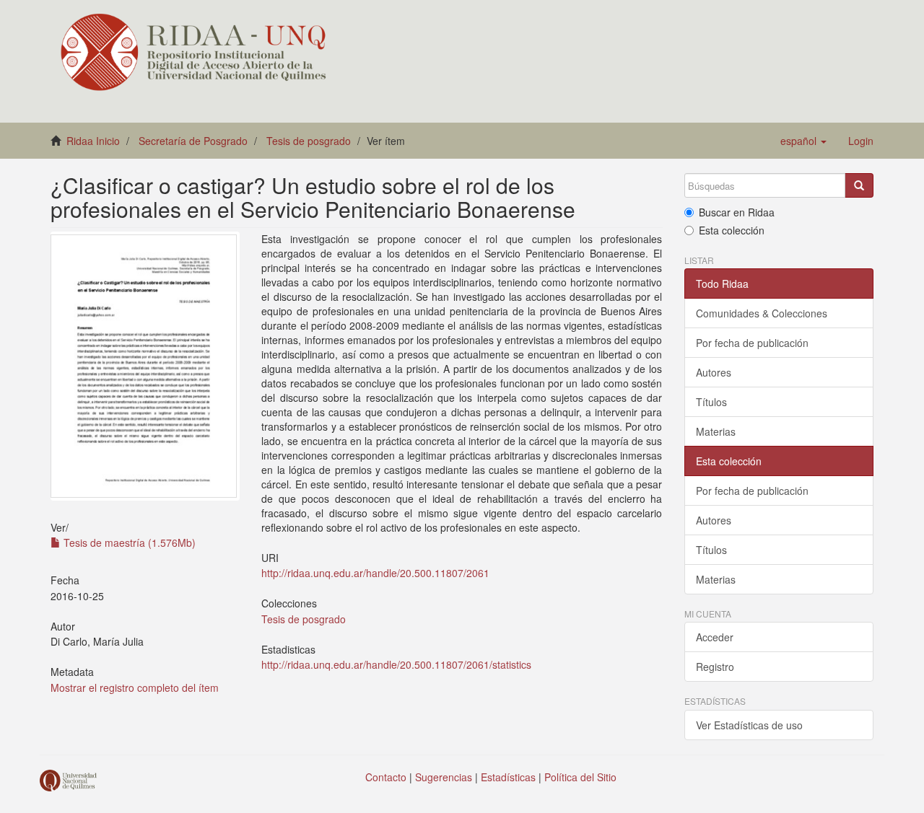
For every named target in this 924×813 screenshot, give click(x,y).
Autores (713, 372)
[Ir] (859, 185)
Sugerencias (443, 777)
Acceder (714, 637)
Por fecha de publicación (752, 342)
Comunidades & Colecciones (761, 313)
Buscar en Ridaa (737, 212)
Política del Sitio (580, 777)
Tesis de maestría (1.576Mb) (128, 542)
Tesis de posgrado (308, 140)
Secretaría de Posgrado (193, 140)
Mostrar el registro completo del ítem (135, 687)
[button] (803, 141)
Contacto (385, 777)
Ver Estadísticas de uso (749, 725)
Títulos (711, 402)
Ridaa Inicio (93, 140)
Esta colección (731, 230)
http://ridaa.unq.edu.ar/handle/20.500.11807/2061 (375, 573)
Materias (716, 431)
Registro (715, 666)
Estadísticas (508, 777)
